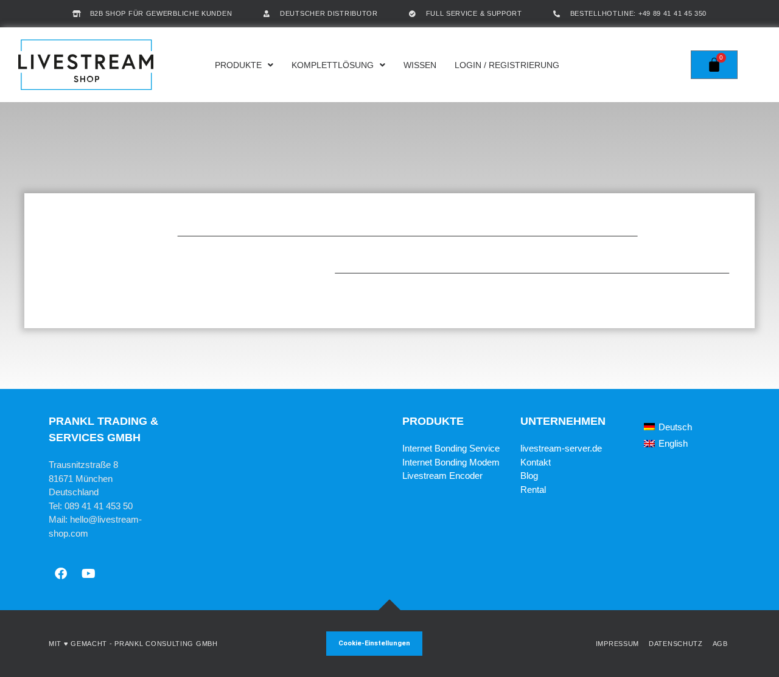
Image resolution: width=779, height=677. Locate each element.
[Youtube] (88, 574)
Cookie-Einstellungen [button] (374, 643)
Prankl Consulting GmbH (165, 643)
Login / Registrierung (507, 65)
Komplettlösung (333, 65)
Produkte (238, 65)
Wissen (419, 65)
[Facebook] (61, 574)
